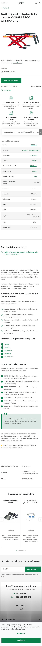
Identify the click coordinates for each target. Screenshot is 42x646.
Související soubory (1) (25, 132)
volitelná (34, 171)
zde (23, 629)
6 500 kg (34, 161)
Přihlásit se (33, 569)
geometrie (7, 354)
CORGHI (38, 86)
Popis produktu (8, 132)
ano (35, 176)
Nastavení (21, 633)
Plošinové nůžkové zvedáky (30, 150)
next (40, 519)
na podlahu (33, 155)
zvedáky (6, 344)
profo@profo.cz (22, 593)
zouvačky (7, 347)
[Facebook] (21, 609)
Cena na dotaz (11, 80)
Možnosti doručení (9, 72)
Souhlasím (21, 640)
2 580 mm (33, 166)
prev (1, 519)
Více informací (17, 63)
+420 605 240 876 (22, 597)
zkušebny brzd (8, 357)
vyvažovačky (8, 350)
